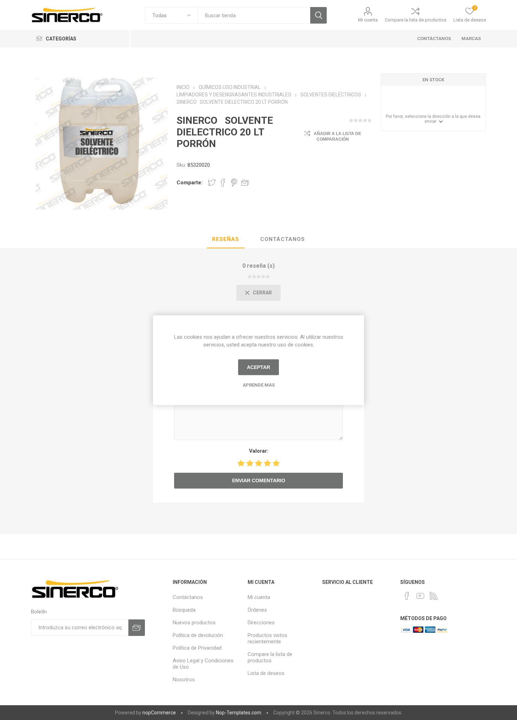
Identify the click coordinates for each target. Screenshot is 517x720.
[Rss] (433, 595)
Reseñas (225, 239)
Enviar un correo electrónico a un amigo (245, 182)
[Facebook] (407, 595)
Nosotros (184, 679)
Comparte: (190, 182)
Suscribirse (136, 627)
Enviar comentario (258, 480)
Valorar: (258, 451)
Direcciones (261, 622)
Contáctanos (282, 239)
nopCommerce (159, 712)
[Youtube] (420, 595)
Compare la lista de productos (415, 20)
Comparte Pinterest (234, 182)
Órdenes (257, 610)
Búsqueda (318, 15)
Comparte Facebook (223, 182)
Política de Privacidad (197, 648)
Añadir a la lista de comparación (337, 136)
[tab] (225, 239)
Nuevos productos (194, 622)
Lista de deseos (266, 673)
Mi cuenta (368, 20)
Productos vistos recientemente (267, 638)
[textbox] (254, 15)
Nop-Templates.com (238, 712)
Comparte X (212, 182)
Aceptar (258, 367)
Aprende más (259, 384)
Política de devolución (198, 635)
